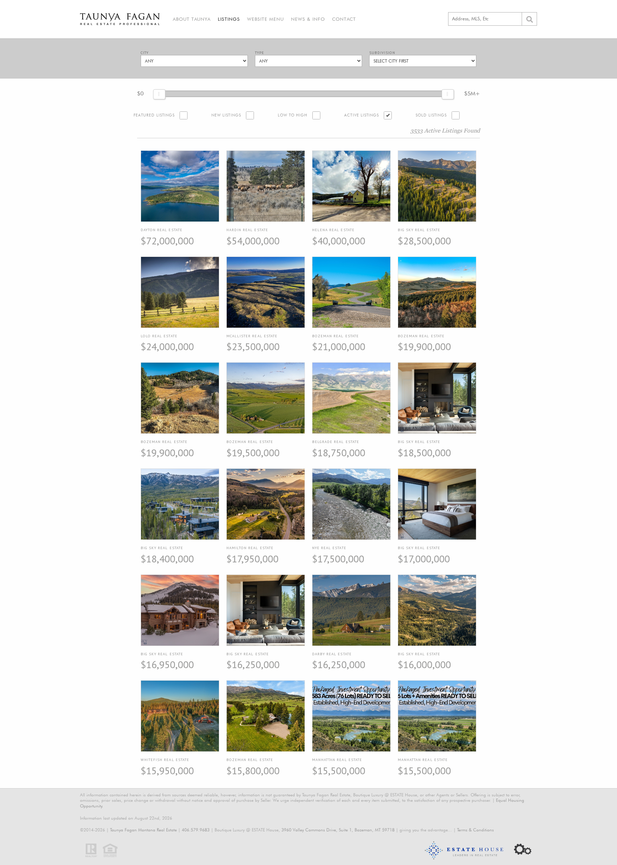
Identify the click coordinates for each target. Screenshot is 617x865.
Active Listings (361, 115)
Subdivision (382, 52)
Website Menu (265, 19)
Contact (344, 19)
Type (259, 52)
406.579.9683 (196, 829)
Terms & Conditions (475, 829)
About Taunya (192, 19)
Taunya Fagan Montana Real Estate (143, 829)
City (145, 52)
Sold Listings (431, 115)
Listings (229, 19)
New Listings (226, 115)
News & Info (308, 19)
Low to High (293, 115)
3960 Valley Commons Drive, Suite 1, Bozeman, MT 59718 (338, 829)
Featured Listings (154, 115)
